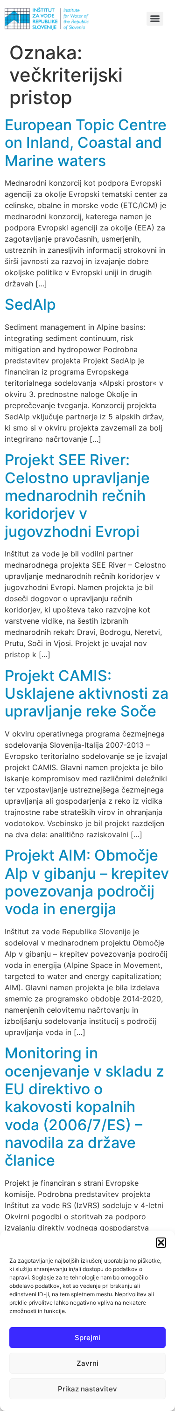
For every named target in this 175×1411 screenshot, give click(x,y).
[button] (161, 1242)
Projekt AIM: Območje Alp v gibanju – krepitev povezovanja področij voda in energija (87, 882)
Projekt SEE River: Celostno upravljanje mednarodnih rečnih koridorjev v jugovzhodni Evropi (77, 496)
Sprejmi (87, 1337)
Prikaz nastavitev (87, 1388)
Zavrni (87, 1363)
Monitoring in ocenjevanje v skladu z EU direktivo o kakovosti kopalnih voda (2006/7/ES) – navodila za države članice (84, 1106)
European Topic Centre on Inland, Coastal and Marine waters (86, 143)
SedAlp (30, 304)
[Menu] (155, 19)
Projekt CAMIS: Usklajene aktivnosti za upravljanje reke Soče (86, 694)
